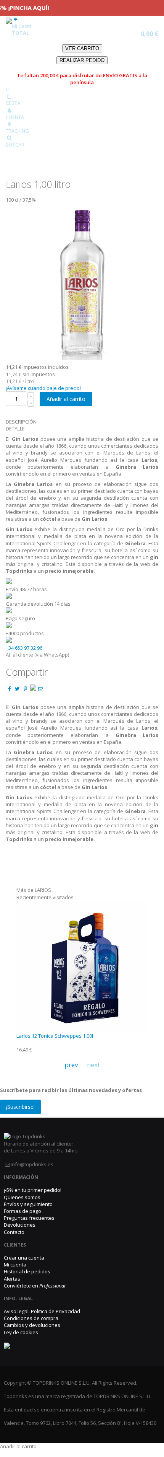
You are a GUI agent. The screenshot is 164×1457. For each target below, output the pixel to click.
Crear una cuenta (24, 1257)
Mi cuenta (15, 1264)
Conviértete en (34, 1285)
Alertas (12, 1278)
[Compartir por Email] (40, 688)
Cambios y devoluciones (32, 1325)
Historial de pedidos (27, 1271)
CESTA (13, 102)
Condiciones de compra (31, 1318)
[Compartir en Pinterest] (25, 688)
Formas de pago (22, 1211)
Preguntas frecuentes (29, 1217)
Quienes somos (22, 1197)
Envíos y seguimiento (28, 1204)
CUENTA (15, 117)
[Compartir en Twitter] (17, 688)
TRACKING (17, 130)
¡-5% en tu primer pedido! (32, 1189)
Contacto (14, 1232)
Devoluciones (19, 1224)
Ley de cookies (21, 1332)
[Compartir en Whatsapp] (33, 688)
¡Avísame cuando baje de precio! (43, 388)
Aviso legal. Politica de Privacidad (42, 1311)
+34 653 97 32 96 (24, 647)
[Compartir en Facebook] (9, 688)
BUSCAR (15, 144)
